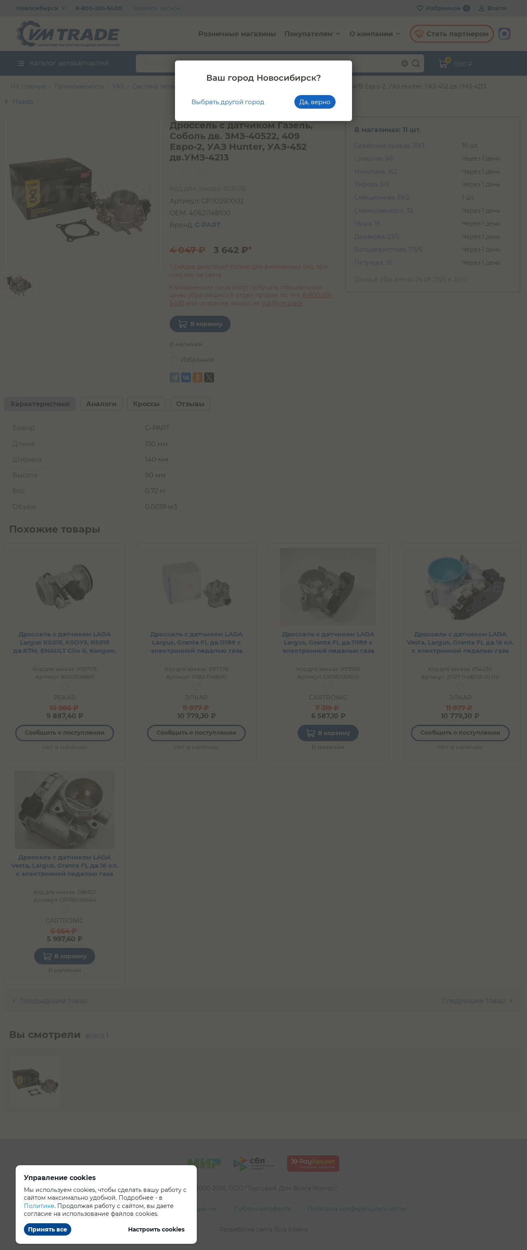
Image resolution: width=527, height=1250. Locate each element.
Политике (39, 1206)
